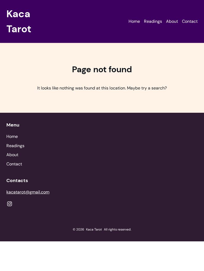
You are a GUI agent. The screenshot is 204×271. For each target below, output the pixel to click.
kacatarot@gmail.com (27, 192)
